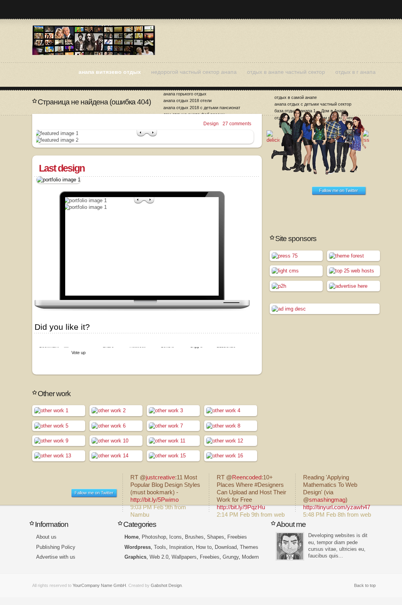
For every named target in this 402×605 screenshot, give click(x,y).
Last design (61, 168)
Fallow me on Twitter (338, 190)
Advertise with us (55, 557)
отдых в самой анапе (295, 97)
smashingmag (327, 500)
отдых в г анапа (355, 72)
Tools (160, 547)
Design (211, 123)
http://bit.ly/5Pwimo (154, 500)
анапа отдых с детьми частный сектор (312, 104)
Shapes (215, 537)
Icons (175, 537)
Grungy (231, 557)
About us (46, 537)
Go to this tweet (165, 493)
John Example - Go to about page (290, 546)
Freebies (237, 537)
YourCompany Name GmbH (99, 585)
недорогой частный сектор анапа (194, 72)
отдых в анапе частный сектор (286, 72)
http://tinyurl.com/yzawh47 (336, 507)
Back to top (365, 585)
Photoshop (154, 537)
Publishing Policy (55, 547)
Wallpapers (184, 557)
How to (204, 547)
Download (226, 547)
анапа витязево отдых (110, 72)
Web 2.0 (159, 557)
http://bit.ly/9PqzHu (241, 507)
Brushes (194, 537)
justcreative (160, 477)
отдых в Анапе (93, 40)
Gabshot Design (166, 585)
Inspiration (181, 547)
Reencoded (246, 477)
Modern (250, 557)
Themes (249, 547)
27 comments (237, 123)
